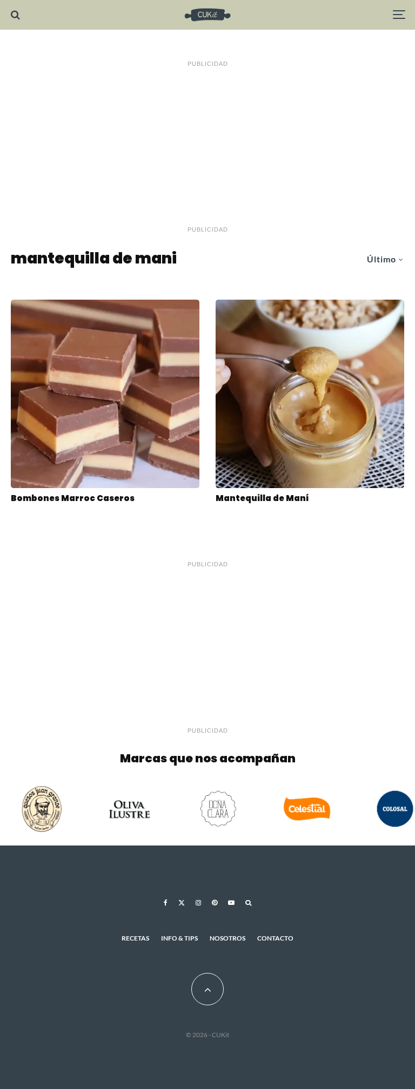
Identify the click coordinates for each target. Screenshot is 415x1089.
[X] (181, 902)
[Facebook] (165, 902)
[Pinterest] (214, 902)
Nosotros (227, 938)
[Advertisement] (207, 146)
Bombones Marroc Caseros (73, 498)
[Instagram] (198, 902)
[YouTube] (231, 902)
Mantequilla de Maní (262, 498)
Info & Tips (179, 938)
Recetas (135, 938)
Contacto (275, 938)
